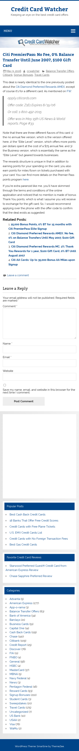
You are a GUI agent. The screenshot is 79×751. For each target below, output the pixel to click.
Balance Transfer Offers (60, 71)
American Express (21, 603)
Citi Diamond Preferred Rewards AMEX (40, 86)
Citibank (7, 74)
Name (7, 343)
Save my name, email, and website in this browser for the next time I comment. (39, 391)
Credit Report (18, 645)
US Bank (15, 715)
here (26, 179)
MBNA (14, 674)
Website (8, 371)
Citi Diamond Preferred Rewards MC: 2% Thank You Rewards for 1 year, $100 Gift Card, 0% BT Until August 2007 (42, 251)
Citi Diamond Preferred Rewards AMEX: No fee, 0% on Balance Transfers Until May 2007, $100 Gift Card (41, 238)
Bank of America (20, 615)
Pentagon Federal (21, 686)
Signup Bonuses (23, 74)
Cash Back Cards (20, 632)
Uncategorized (19, 711)
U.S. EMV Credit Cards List (26, 532)
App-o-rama (17, 607)
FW (69, 91)
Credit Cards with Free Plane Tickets (32, 526)
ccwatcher (33, 71)
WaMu (14, 728)
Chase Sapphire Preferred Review (31, 576)
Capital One (17, 628)
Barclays (15, 619)
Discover (15, 649)
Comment (10, 306)
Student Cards (19, 699)
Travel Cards (41, 74)
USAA (13, 720)
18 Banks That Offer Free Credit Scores (34, 520)
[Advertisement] (39, 456)
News (13, 682)
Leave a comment (18, 275)
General (15, 661)
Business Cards (19, 624)
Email (7, 357)
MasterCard (17, 670)
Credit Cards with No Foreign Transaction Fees (39, 538)
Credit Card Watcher (39, 9)
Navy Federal (18, 678)
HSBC (13, 665)
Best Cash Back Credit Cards (27, 514)
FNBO (13, 657)
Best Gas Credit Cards (23, 544)
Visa (12, 724)
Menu (8, 31)
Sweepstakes (18, 703)
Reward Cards (18, 691)
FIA (12, 653)
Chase (13, 636)
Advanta (15, 599)
